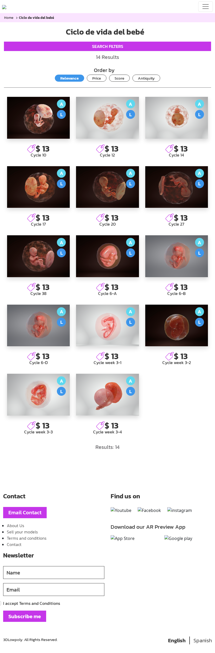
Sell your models (22, 532)
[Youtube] (121, 510)
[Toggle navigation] (205, 6)
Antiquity (146, 78)
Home (8, 17)
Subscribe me (24, 616)
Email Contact (24, 512)
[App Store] (123, 538)
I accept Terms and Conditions (31, 603)
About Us (15, 525)
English (177, 640)
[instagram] (179, 510)
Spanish (203, 640)
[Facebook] (149, 510)
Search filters (107, 46)
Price (96, 78)
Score (119, 78)
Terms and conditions (26, 538)
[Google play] (178, 538)
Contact (14, 544)
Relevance (69, 78)
